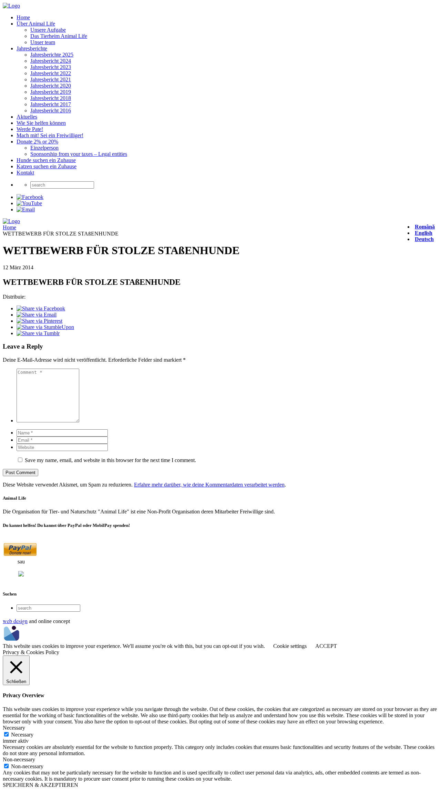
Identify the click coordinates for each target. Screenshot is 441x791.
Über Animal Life (36, 24)
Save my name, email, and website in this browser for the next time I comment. (110, 460)
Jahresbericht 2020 (50, 86)
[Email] (26, 209)
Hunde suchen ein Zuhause (46, 160)
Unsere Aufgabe (48, 30)
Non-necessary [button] (19, 759)
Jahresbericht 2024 (50, 61)
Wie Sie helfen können (41, 123)
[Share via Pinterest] (39, 321)
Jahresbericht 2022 (50, 73)
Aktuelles (27, 117)
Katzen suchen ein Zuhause (46, 166)
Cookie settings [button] (290, 646)
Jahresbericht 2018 (50, 98)
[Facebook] (30, 197)
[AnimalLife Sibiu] (11, 6)
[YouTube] (29, 203)
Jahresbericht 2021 (50, 79)
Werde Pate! (30, 129)
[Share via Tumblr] (38, 333)
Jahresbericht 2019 (50, 92)
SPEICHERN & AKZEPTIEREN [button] (40, 785)
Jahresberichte (32, 48)
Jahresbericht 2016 (50, 110)
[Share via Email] (37, 315)
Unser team (42, 42)
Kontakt (25, 173)
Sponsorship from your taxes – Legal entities (78, 154)
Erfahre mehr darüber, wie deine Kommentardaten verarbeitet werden (209, 485)
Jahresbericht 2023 (50, 67)
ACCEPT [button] (326, 646)
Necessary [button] (14, 728)
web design (15, 620)
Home (23, 17)
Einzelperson (44, 148)
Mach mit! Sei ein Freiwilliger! (50, 135)
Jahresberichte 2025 (51, 55)
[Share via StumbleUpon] (45, 327)
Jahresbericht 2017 (50, 104)
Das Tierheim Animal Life (58, 36)
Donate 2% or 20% (37, 141)
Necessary (22, 735)
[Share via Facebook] (41, 308)
